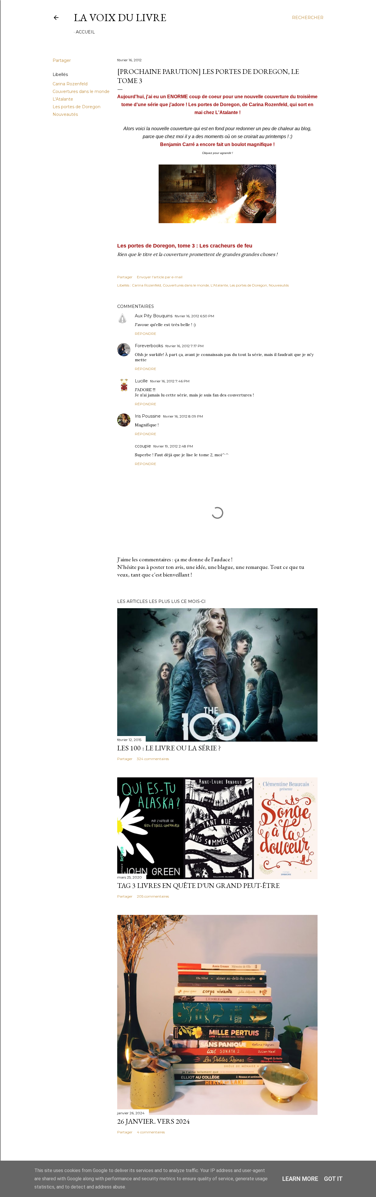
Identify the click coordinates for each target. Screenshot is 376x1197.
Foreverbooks (149, 345)
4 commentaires (151, 1132)
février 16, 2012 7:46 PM (169, 381)
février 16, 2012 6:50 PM (194, 316)
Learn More (300, 1178)
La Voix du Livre (120, 17)
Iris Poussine (148, 416)
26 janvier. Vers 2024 (153, 1121)
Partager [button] (62, 60)
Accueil (85, 32)
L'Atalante (63, 99)
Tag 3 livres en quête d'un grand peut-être (198, 885)
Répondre (145, 333)
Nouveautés (65, 114)
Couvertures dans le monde (81, 91)
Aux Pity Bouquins (153, 315)
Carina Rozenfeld (70, 84)
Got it (333, 1178)
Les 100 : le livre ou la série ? (169, 747)
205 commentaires (153, 896)
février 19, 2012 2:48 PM (173, 446)
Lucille (141, 381)
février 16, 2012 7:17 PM (184, 346)
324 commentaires (153, 759)
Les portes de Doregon (76, 106)
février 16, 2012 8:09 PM (183, 416)
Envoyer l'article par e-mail (159, 277)
